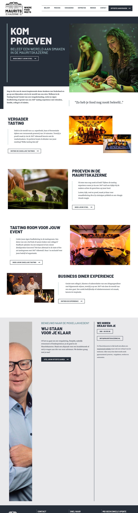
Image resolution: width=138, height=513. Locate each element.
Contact (103, 8)
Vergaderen (69, 8)
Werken (93, 8)
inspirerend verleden (104, 349)
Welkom (47, 8)
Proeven (57, 8)
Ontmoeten (82, 8)
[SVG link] (13, 8)
